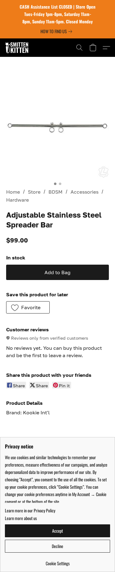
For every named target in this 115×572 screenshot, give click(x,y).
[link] (57, 31)
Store (34, 192)
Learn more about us (21, 518)
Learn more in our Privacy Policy (30, 510)
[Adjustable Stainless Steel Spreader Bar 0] (57, 126)
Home (13, 192)
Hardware (17, 200)
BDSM (55, 192)
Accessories (84, 192)
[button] (17, 47)
